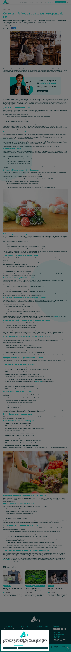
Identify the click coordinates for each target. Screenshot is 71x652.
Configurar (25, 647)
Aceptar (40, 647)
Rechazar (10, 647)
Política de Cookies (18, 645)
